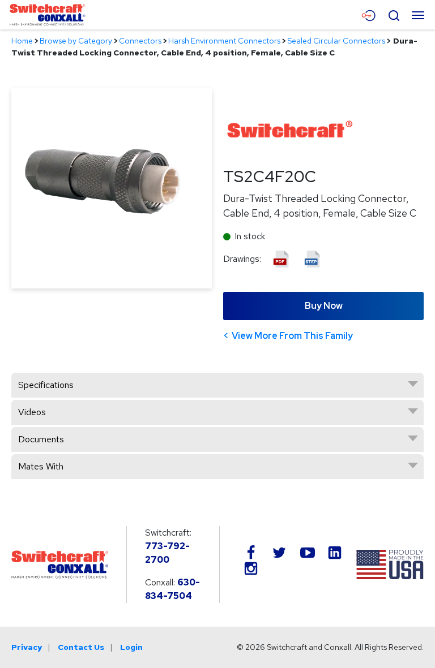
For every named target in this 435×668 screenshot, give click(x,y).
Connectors (140, 41)
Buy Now (324, 306)
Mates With (40, 466)
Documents (41, 439)
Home (22, 41)
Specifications (46, 385)
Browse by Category (76, 41)
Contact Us (81, 647)
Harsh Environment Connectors (224, 41)
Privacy (26, 647)
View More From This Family (292, 336)
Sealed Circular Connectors (336, 41)
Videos (32, 412)
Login (131, 647)
